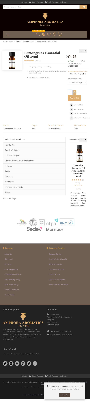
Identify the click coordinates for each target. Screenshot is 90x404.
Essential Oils (27, 42)
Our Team (8, 264)
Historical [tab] (9, 166)
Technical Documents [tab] (14, 187)
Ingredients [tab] (9, 182)
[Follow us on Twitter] (5, 363)
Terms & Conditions (12, 290)
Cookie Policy (9, 295)
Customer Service (55, 254)
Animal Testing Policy (12, 279)
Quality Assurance (11, 269)
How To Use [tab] (10, 145)
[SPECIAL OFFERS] (43, 35)
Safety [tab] (7, 171)
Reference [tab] (9, 177)
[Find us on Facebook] (11, 363)
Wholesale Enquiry (55, 264)
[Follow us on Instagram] (17, 363)
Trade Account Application (57, 2)
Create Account (37, 2)
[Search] (83, 7)
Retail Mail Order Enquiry (58, 259)
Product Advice (54, 274)
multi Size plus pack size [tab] (15, 139)
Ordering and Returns (13, 274)
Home (18, 42)
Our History (9, 259)
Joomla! (23, 387)
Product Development (57, 279)
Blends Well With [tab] (12, 150)
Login (25, 2)
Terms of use (27, 395)
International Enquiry (56, 269)
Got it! (64, 395)
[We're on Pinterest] (23, 363)
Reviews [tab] (8, 192)
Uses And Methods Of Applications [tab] (19, 161)
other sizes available (75, 79)
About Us (8, 254)
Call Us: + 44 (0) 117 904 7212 (60, 331)
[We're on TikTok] (29, 363)
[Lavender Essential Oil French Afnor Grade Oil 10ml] (79, 153)
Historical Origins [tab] (12, 156)
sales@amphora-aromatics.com (61, 335)
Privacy (34, 395)
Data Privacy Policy (11, 285)
